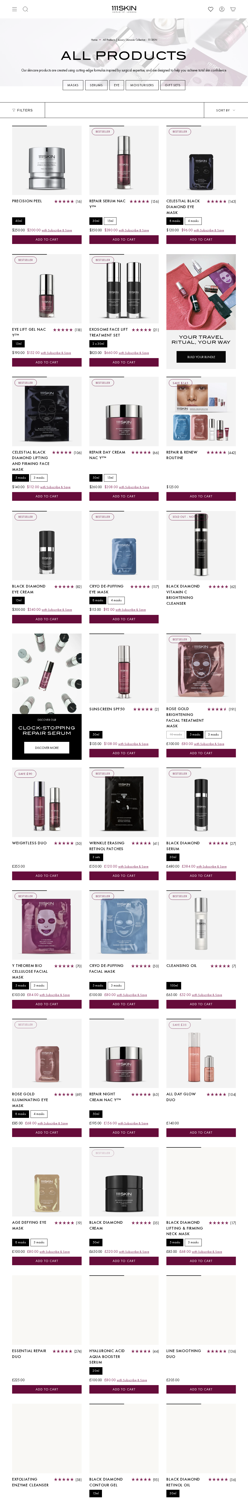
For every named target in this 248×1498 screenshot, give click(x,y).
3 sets (96, 857)
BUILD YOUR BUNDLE (201, 357)
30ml (96, 221)
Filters (25, 110)
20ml (96, 1371)
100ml (174, 985)
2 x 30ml (98, 344)
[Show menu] (14, 9)
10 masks (176, 734)
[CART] (233, 9)
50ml (96, 478)
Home (94, 40)
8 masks (175, 221)
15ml (110, 221)
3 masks (39, 478)
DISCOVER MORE (46, 747)
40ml (18, 221)
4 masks (193, 221)
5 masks (20, 478)
